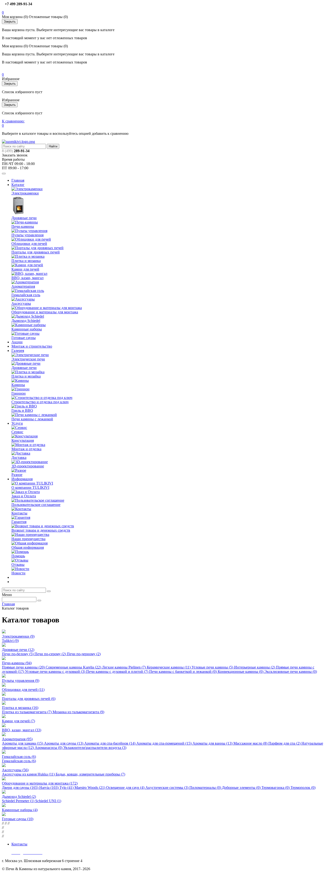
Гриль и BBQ (22, 410)
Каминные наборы (26, 329)
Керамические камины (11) (169, 667)
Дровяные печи (24, 218)
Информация (22, 479)
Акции (17, 342)
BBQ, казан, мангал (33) (21, 730)
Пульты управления (27, 235)
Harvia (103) (49, 788)
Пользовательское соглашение (35, 505)
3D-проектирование (27, 466)
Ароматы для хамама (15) (23, 743)
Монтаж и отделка (26, 449)
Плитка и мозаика (26, 261)
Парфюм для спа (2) (284, 743)
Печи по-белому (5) (18, 654)
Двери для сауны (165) (20, 788)
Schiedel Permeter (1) (18, 801)
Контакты (19, 513)
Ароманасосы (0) (49, 748)
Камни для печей (25, 269)
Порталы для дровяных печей (35, 252)
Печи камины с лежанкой (32, 419)
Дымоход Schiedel (25, 321)
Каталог (18, 185)
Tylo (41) (66, 788)
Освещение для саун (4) (125, 788)
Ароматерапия (23, 286)
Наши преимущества (28, 539)
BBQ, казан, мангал (27, 278)
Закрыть (10, 21)
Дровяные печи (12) (18, 650)
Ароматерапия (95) (17, 739)
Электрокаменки (25, 193)
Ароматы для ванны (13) (212, 743)
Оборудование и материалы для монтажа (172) (40, 783)
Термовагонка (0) (276, 788)
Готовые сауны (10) (17, 819)
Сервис (17, 432)
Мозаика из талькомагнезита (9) (78, 712)
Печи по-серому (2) (50, 654)
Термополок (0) (303, 788)
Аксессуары (21, 303)
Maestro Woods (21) (90, 788)
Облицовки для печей (29, 244)
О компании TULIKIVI (30, 487)
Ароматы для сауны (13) (64, 743)
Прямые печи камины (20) (24, 667)
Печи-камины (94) (17, 663)
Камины (18, 385)
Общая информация (27, 547)
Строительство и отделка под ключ (40, 402)
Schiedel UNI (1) (48, 801)
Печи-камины (22, 226)
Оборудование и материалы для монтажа (44, 312)
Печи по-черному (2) (84, 654)
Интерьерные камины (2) (255, 667)
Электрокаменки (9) (18, 636)
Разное (16, 475)
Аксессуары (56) (15, 770)
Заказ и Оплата (23, 496)
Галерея (17, 351)
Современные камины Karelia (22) (74, 667)
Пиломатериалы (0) (205, 788)
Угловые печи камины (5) (213, 667)
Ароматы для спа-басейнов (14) (110, 743)
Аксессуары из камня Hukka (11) (29, 774)
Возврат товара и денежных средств (40, 530)
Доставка (18, 458)
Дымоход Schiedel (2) (19, 797)
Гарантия (18, 522)
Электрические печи (28, 359)
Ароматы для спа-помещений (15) (164, 743)
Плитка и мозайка (26, 376)
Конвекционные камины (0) (241, 671)
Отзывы (18, 565)
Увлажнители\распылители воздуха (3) (94, 748)
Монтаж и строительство (31, 346)
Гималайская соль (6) (19, 757)
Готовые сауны (23, 338)
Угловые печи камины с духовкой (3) (55, 671)
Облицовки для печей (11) (23, 690)
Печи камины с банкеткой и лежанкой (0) (183, 671)
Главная (17, 180)
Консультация (22, 440)
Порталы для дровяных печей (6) (28, 699)
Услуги (17, 423)
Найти (53, 146)
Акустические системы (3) (167, 788)
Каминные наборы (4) (20, 810)
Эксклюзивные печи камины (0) (290, 671)
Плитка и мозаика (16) (20, 708)
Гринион (18, 393)
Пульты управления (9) (20, 681)
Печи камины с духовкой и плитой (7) (117, 671)
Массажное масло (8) (250, 743)
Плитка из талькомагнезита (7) (27, 712)
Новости (18, 573)
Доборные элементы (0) (241, 788)
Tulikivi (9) (10, 641)
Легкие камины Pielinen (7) (124, 667)
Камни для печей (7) (18, 721)
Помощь (18, 556)
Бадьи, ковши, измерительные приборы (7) (90, 774)
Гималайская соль (25, 295)
